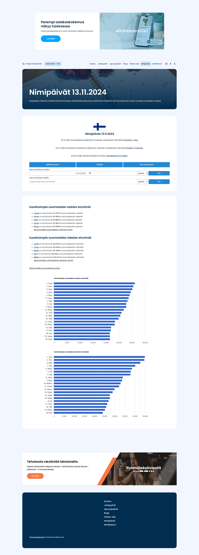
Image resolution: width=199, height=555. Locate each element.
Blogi (125, 64)
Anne (36, 216)
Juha (36, 244)
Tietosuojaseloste (36, 537)
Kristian (127, 140)
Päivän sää (134, 64)
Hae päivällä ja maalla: (39, 169)
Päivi (36, 220)
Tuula (36, 213)
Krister (129, 148)
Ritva (36, 226)
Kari (36, 254)
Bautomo (60, 537)
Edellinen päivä (52, 164)
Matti (36, 250)
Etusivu (93, 64)
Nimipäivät (145, 64)
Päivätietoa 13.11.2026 (117, 155)
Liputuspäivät (115, 64)
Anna (36, 223)
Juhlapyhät (102, 64)
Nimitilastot (157, 64)
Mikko (37, 257)
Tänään (99, 164)
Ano (136, 140)
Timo (36, 247)
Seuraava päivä (146, 164)
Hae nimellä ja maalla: (39, 177)
